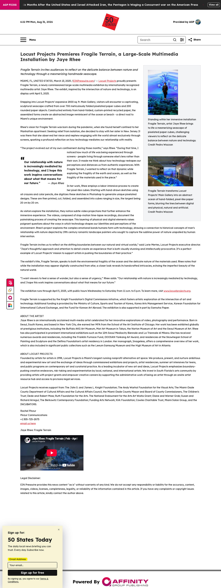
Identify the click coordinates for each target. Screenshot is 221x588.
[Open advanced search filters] (182, 39)
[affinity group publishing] (10, 298)
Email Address (17, 559)
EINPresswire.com (83, 80)
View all (213, 4)
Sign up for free (32, 572)
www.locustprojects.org (177, 290)
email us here (28, 423)
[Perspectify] (10, 290)
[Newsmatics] (10, 305)
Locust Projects (107, 80)
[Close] (58, 529)
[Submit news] (10, 282)
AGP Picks (10, 4)
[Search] (174, 39)
